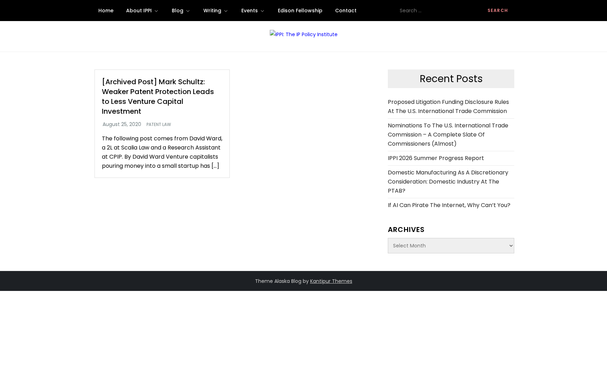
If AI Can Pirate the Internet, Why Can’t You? (449, 205)
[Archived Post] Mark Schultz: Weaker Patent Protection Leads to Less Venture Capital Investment (158, 96)
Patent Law (158, 124)
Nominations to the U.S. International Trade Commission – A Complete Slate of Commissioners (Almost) (448, 134)
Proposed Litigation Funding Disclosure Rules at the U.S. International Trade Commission (448, 106)
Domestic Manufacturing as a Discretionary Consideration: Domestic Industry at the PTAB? (448, 181)
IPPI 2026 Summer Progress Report (436, 158)
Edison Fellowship (300, 10)
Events (249, 10)
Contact (346, 10)
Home (105, 10)
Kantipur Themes (331, 281)
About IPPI (139, 10)
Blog (177, 10)
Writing (212, 10)
